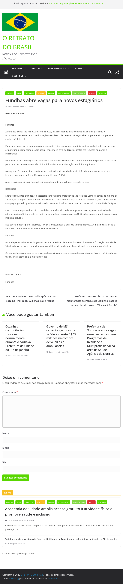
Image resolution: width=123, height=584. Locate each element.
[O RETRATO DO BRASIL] (6, 72)
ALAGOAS (10, 93)
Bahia (19, 93)
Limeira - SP (29, 93)
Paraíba (51, 93)
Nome (5, 433)
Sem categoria (79, 93)
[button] (24, 69)
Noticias (35, 68)
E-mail (5, 447)
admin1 (30, 106)
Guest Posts (19, 75)
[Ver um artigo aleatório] (117, 72)
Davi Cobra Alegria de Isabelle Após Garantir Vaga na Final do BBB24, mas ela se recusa (31, 298)
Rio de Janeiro (63, 93)
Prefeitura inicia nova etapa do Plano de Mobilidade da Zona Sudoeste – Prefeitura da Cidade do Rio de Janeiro (77, 4)
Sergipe (92, 93)
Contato (80, 68)
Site (4, 462)
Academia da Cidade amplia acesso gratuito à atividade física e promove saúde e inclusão (58, 511)
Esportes (17, 68)
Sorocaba (102, 93)
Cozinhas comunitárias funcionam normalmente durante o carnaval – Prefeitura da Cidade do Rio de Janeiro (19, 338)
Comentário (10, 392)
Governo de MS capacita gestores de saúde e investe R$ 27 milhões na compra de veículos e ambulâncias (61, 336)
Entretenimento (57, 68)
